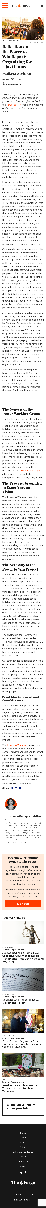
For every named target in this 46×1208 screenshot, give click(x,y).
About (23, 1138)
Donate (23, 903)
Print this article (13, 84)
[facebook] (25, 1173)
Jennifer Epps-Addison (16, 73)
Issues (23, 1142)
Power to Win (13, 105)
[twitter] (21, 1173)
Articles (23, 1147)
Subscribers (23, 1166)
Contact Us (23, 1161)
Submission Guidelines (23, 1152)
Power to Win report (30, 470)
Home (23, 1133)
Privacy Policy (23, 1200)
